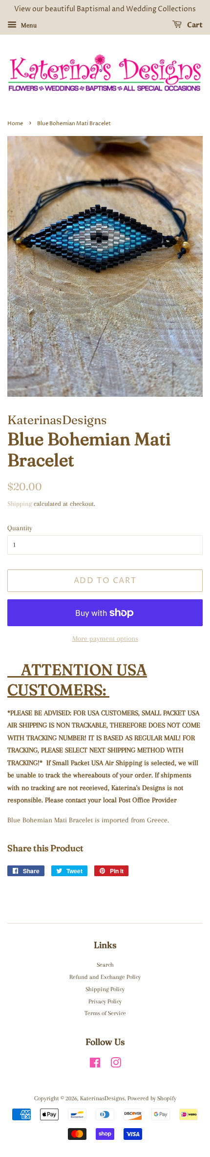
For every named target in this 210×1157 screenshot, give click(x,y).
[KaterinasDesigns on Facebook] (95, 1065)
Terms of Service (105, 1013)
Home (15, 123)
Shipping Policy (105, 989)
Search (105, 964)
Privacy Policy (105, 1001)
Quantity (19, 528)
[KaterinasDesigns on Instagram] (115, 1065)
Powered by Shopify (151, 1098)
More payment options (105, 638)
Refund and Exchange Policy (105, 977)
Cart (194, 25)
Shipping (19, 503)
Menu (28, 25)
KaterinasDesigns (102, 1098)
